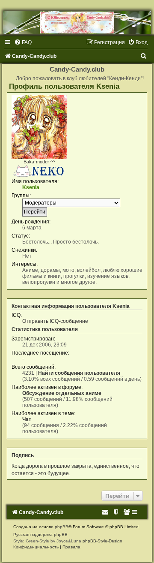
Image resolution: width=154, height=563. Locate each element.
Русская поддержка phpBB (40, 534)
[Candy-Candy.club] (77, 22)
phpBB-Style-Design (102, 541)
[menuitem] (23, 42)
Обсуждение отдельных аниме (61, 393)
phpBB (61, 526)
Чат (26, 419)
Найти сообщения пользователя (79, 373)
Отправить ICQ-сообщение (55, 321)
